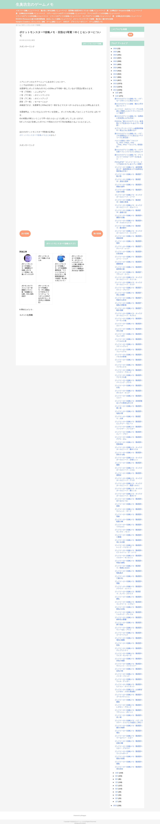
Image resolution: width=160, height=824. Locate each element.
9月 (116, 776)
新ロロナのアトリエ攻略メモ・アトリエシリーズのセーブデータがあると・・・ (129, 157)
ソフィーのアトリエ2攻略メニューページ (65, 16)
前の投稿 (97, 233)
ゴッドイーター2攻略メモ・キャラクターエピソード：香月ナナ (128, 495)
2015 (115, 83)
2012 (115, 805)
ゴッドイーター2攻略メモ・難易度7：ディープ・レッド (129, 247)
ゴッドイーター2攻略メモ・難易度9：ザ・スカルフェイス (129, 221)
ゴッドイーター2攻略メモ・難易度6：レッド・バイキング (129, 546)
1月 (116, 801)
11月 (117, 96)
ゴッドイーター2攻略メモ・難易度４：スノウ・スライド (128, 592)
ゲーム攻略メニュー (54, 22)
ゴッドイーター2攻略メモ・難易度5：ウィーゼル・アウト (129, 629)
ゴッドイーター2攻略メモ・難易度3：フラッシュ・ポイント (129, 711)
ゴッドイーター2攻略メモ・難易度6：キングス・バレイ (129, 531)
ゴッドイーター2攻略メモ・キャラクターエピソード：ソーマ (128, 196)
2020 (115, 67)
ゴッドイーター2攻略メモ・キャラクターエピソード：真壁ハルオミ (128, 484)
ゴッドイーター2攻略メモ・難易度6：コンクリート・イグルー (129, 603)
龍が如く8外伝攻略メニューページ (54, 10)
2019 (115, 71)
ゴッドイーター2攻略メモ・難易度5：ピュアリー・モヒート (129, 422)
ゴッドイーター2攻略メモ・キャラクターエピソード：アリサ (128, 479)
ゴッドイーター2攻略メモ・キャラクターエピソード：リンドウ (128, 232)
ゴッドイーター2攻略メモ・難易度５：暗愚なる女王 (128, 567)
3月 (116, 795)
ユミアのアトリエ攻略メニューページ (96, 16)
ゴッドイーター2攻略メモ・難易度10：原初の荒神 (128, 180)
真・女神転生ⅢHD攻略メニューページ (30, 13)
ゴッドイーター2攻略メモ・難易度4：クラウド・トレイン (129, 587)
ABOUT (66, 22)
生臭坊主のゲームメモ (35, 4)
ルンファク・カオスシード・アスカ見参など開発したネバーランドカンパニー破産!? (129, 111)
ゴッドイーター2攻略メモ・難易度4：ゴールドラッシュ (129, 695)
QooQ (84, 823)
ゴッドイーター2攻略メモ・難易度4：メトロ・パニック (129, 675)
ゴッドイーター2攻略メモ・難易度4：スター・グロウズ (129, 747)
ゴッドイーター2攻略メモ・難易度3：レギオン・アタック (129, 706)
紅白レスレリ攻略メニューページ (59, 19)
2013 (115, 90)
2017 (115, 77)
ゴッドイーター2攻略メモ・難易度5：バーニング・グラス (129, 381)
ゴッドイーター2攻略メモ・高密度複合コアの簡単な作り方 (128, 402)
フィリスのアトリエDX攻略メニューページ (103, 13)
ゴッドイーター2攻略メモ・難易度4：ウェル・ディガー (129, 680)
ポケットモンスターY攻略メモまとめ (35, 135)
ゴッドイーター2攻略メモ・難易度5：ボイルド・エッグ (129, 392)
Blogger (83, 815)
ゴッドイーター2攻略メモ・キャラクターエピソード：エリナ (128, 283)
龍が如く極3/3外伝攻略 (104, 19)
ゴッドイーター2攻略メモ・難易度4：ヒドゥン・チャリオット (129, 685)
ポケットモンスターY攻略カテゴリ (61, 244)
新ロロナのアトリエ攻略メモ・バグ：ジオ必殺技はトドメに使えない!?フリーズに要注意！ (129, 135)
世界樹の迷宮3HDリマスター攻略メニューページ (86, 10)
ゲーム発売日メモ (96, 22)
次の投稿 (25, 233)
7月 (116, 782)
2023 (115, 58)
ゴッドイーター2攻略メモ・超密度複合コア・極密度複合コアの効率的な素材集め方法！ (129, 169)
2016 (115, 80)
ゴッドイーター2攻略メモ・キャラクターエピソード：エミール (128, 278)
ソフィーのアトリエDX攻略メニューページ (32, 16)
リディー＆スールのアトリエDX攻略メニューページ (66, 13)
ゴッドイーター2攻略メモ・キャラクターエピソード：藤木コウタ (128, 448)
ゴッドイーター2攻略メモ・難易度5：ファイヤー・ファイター (129, 428)
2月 (116, 798)
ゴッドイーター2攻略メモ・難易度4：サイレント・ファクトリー (129, 665)
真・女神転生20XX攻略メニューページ (126, 16)
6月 (116, 785)
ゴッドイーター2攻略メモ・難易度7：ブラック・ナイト (129, 273)
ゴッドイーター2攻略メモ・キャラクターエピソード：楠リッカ (128, 489)
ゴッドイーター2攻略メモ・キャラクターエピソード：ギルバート (128, 206)
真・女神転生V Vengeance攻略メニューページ (124, 10)
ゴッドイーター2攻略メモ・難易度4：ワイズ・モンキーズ (129, 654)
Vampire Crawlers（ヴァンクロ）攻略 (30, 22)
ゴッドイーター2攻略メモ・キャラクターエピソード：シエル (128, 469)
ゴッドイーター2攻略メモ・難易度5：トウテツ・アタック (129, 371)
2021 (115, 64)
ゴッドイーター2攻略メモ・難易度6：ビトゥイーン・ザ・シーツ (129, 551)
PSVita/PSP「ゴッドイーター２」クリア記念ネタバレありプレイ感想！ (129, 163)
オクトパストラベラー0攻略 (83, 19)
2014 (115, 87)
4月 (116, 792)
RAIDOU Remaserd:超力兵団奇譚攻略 (30, 19)
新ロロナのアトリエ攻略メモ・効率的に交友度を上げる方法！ (129, 117)
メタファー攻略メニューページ (27, 10)
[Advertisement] (61, 63)
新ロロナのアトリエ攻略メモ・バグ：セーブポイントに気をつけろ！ (129, 100)
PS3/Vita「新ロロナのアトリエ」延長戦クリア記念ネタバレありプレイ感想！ (129, 123)
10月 (117, 773)
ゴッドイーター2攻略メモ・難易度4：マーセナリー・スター (129, 737)
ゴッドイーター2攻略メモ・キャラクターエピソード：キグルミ (128, 314)
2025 (115, 52)
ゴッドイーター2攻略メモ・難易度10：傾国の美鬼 (128, 201)
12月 (117, 93)
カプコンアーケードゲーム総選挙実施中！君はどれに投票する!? (129, 129)
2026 (115, 48)
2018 (115, 74)
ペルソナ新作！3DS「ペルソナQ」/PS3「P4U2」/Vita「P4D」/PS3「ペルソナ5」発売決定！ (128, 143)
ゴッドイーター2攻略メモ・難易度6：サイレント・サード (129, 510)
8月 (116, 779)
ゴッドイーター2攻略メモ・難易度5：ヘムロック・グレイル (129, 613)
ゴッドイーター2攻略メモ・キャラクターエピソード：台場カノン (128, 459)
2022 (115, 61)
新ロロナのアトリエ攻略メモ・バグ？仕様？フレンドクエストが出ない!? (129, 151)
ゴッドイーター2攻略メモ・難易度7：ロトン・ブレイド (129, 289)
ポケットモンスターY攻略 (92, 44)
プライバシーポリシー (79, 22)
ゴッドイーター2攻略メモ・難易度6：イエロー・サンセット (129, 556)
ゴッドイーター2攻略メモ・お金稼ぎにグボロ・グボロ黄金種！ (128, 690)
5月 (116, 789)
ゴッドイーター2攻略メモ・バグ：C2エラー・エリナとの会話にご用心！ (129, 721)
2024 (115, 55)
